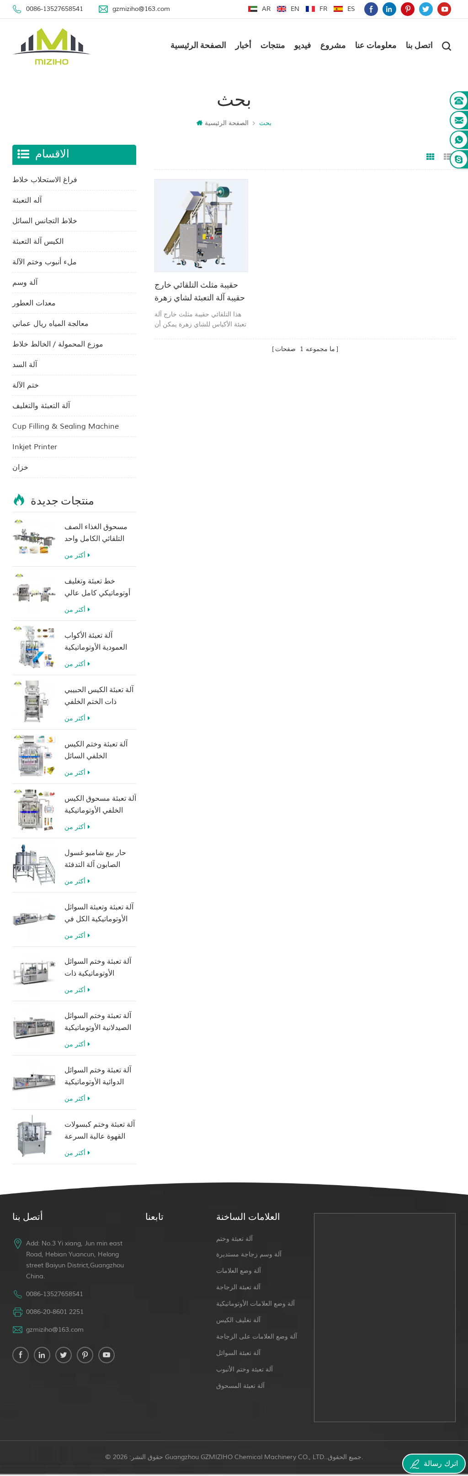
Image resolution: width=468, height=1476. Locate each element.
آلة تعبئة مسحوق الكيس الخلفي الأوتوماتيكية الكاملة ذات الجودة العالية (100, 806)
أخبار (243, 46)
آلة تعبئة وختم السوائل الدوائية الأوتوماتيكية (97, 1076)
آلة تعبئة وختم (234, 1239)
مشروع (333, 46)
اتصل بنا (419, 46)
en (295, 9)
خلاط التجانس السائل (44, 221)
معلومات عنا (376, 46)
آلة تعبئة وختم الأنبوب (244, 1369)
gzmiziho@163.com (141, 9)
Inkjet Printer (34, 447)
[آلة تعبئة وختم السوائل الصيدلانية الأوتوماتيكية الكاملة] (34, 1027)
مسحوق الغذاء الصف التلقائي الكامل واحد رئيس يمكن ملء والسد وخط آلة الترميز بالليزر (98, 534)
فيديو (302, 46)
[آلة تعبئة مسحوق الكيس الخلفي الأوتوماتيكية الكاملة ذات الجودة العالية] (34, 810)
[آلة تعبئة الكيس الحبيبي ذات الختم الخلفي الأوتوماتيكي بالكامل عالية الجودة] (34, 701)
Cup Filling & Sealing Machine (65, 426)
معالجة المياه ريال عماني (50, 323)
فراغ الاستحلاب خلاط (44, 179)
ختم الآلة (25, 385)
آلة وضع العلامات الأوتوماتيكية (255, 1304)
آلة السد (24, 364)
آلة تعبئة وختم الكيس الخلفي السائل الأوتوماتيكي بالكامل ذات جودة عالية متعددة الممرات (98, 751)
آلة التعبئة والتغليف (41, 405)
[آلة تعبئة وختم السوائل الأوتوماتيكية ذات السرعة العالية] (34, 973)
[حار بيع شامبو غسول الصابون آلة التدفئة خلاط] (34, 864)
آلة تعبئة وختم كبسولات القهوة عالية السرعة (99, 1130)
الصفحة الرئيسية (198, 46)
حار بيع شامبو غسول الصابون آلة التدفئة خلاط (95, 860)
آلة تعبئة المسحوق (240, 1386)
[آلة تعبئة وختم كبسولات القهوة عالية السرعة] (34, 1136)
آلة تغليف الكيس (238, 1320)
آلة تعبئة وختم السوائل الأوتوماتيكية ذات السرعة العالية (97, 969)
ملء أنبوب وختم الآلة (44, 262)
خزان (20, 467)
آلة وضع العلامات (238, 1271)
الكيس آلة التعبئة (38, 241)
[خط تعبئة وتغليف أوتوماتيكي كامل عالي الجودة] (34, 593)
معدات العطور (34, 303)
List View (448, 157)
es (351, 9)
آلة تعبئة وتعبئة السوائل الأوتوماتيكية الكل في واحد (98, 914)
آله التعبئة (27, 200)
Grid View (430, 157)
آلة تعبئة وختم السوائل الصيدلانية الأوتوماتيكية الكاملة (97, 1023)
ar (266, 9)
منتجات (273, 46)
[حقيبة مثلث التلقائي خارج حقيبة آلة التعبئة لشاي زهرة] (201, 225)
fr (323, 9)
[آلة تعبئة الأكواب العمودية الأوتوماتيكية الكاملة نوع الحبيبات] (34, 647)
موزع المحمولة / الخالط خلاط (57, 344)
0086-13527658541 (54, 9)
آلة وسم (24, 282)
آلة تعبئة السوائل (238, 1353)
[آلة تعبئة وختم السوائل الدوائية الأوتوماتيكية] (34, 1081)
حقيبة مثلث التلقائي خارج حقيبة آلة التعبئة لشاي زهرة (199, 292)
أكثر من (74, 555)
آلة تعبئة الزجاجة (238, 1287)
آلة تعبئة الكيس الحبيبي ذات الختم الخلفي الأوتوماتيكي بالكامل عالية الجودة (98, 697)
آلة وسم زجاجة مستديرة (249, 1254)
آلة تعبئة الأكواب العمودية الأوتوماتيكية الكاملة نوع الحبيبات (95, 643)
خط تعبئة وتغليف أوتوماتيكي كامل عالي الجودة (97, 588)
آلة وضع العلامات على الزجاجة (256, 1336)
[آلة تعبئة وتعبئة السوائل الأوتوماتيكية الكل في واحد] (34, 918)
